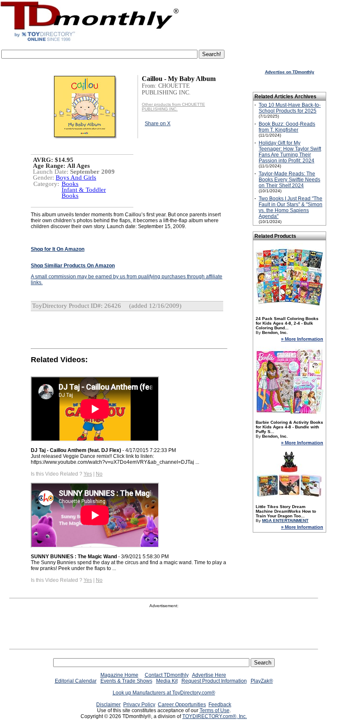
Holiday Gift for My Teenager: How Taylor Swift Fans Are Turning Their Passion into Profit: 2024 (290, 152)
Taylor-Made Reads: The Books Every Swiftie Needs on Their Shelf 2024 (289, 179)
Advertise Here (209, 675)
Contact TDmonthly (167, 675)
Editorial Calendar (76, 681)
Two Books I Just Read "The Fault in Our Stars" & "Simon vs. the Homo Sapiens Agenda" (290, 207)
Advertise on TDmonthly (289, 72)
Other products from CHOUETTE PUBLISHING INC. (173, 106)
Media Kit (167, 681)
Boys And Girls (76, 177)
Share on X (157, 123)
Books (70, 183)
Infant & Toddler (84, 189)
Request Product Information (214, 681)
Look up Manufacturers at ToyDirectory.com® (164, 693)
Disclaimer (108, 705)
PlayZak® (262, 681)
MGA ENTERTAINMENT (285, 520)
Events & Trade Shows (126, 681)
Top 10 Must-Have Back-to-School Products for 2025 (290, 108)
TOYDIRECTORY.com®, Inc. (214, 716)
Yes (88, 474)
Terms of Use (215, 710)
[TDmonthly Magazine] (89, 41)
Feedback (219, 705)
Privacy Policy (139, 705)
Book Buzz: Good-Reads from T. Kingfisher (287, 127)
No (99, 474)
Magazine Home (119, 675)
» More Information (302, 339)
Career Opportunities (182, 705)
